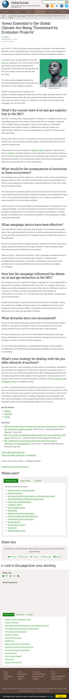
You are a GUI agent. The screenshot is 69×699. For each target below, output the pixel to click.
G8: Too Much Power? (16, 525)
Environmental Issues (16, 507)
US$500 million (37, 150)
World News (40, 12)
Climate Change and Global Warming (23, 516)
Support (52, 12)
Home (6, 12)
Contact (63, 12)
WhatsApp (46, 557)
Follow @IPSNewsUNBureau (13, 452)
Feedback (35, 679)
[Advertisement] (34, 596)
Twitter (7, 417)
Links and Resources (58, 676)
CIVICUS (6, 37)
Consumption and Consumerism (21, 519)
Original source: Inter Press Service (15, 466)
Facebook (8, 414)
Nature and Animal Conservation (21, 513)
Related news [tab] (10, 481)
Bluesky (13, 557)
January (23, 16)
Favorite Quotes (56, 679)
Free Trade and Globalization (19, 502)
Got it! (61, 696)
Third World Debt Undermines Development (26, 499)
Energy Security (14, 522)
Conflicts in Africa (15, 505)
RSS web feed (22, 674)
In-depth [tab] (37, 481)
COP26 (10, 153)
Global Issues (20, 3)
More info (50, 696)
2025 (18, 16)
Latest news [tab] (25, 481)
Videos (53, 674)
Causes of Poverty (15, 493)
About (17, 12)
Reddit (58, 557)
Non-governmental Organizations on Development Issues (31, 496)
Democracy (12, 528)
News (14, 16)
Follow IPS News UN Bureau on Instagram (18, 455)
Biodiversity (12, 510)
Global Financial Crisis (16, 530)
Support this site (38, 676)
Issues (29, 12)
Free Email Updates (39, 674)
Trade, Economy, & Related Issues (21, 490)
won (3, 63)
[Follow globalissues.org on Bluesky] (57, 6)
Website (7, 411)
